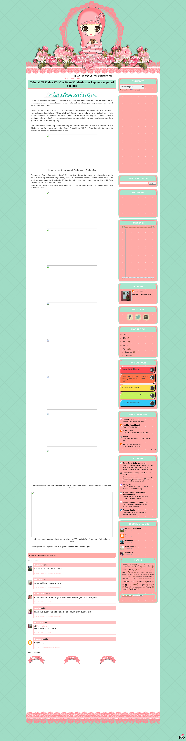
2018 (125, 342)
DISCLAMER (106, 76)
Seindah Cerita (128, 419)
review (149, 581)
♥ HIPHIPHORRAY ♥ (44, 7)
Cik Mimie (129, 541)
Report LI (134, 581)
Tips (126, 587)
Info (132, 572)
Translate (137, 90)
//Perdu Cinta (128, 431)
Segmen (127, 584)
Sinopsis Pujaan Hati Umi (130, 387)
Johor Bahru (140, 572)
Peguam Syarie (129, 510)
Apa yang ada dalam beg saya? (134, 421)
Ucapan (124, 589)
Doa (136, 567)
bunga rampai (150, 565)
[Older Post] (107, 664)
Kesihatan (125, 574)
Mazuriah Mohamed (133, 529)
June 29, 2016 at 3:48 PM (42, 633)
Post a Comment (34, 653)
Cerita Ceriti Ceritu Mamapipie (134, 463)
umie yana (38, 622)
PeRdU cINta (39, 594)
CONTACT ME (87, 76)
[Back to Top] (181, 737)
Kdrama (149, 572)
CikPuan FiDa (130, 546)
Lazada (151, 574)
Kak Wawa (38, 565)
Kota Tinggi (143, 574)
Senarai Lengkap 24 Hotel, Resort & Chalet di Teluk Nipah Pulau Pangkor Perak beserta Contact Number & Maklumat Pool (138, 467)
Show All (153, 450)
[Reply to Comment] (55, 573)
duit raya (147, 567)
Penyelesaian (138, 578)
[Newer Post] (36, 664)
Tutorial (148, 587)
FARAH (125, 437)
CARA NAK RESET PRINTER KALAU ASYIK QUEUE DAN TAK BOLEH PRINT (135, 378)
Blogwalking (139, 565)
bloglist (132, 565)
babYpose (38, 579)
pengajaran (126, 578)
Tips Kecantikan (137, 587)
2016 (125, 349)
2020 (125, 334)
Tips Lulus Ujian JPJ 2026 (132, 446)
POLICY (97, 76)
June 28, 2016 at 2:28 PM (42, 573)
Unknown (38, 639)
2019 (125, 338)
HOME (77, 76)
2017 (125, 345)
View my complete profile (141, 294)
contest (127, 567)
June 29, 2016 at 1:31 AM (42, 616)
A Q (126, 535)
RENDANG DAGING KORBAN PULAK (136, 433)
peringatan (148, 578)
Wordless (132, 589)
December (129, 352)
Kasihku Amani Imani (131, 425)
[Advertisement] (72, 684)
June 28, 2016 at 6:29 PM (42, 587)
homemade (145, 570)
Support (151, 585)
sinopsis (142, 585)
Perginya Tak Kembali (130, 427)
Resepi (141, 582)
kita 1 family (133, 574)
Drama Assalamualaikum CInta (132, 395)
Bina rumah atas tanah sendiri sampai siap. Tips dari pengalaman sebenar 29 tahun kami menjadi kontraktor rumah (138, 479)
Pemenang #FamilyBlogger (144, 576)
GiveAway (128, 569)
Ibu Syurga (127, 485)
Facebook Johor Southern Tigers (78, 547)
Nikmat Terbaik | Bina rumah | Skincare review (134, 494)
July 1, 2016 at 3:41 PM (41, 647)
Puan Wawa (41, 626)
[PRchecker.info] (138, 596)
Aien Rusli (129, 552)
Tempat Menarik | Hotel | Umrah (135, 502)
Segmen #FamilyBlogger (130, 369)
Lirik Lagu (128, 576)
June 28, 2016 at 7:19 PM (42, 602)
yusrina (37, 608)
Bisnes (124, 565)
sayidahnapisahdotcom (132, 444)
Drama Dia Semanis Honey (131, 402)
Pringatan (125, 581)
